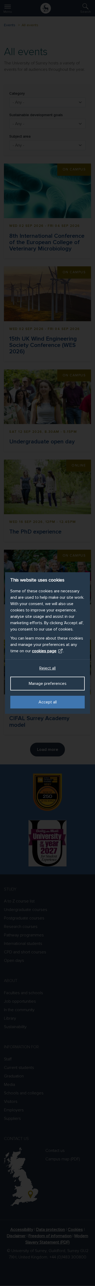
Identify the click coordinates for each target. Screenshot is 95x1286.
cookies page (44, 651)
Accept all (48, 702)
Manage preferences (47, 683)
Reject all (47, 668)
